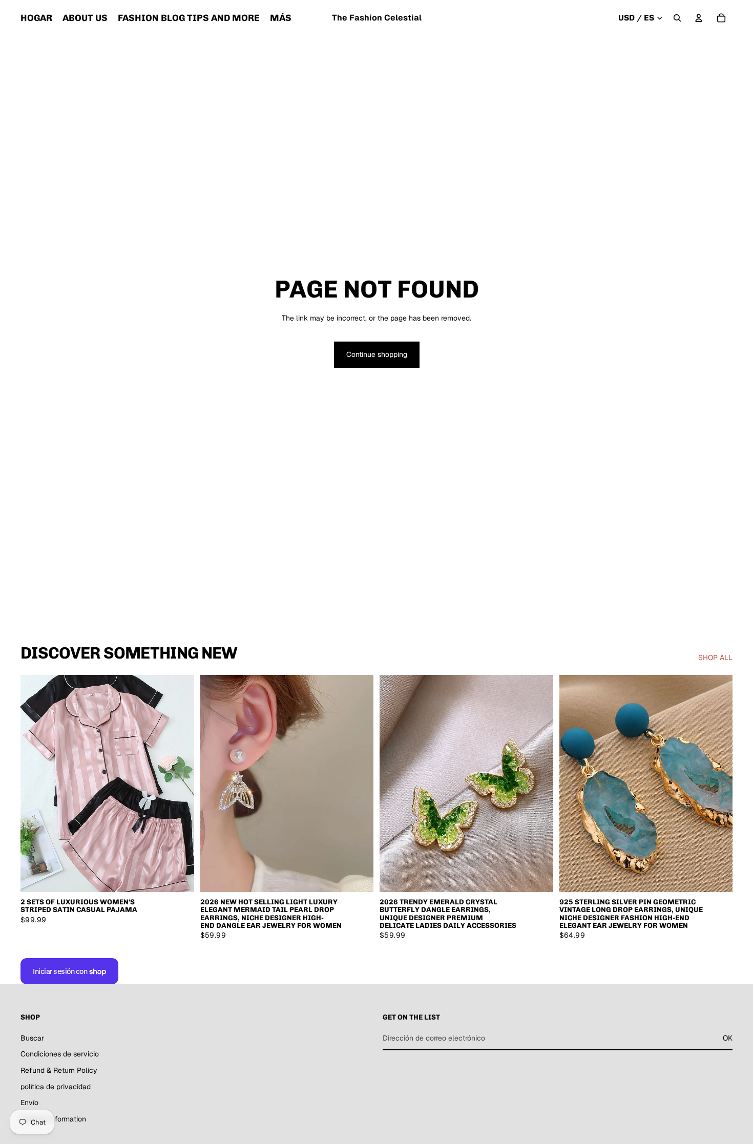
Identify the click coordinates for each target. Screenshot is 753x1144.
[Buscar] (677, 18)
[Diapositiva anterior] (35, 783)
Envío (29, 1103)
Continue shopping (376, 354)
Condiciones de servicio (59, 1054)
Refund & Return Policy (58, 1070)
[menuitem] (281, 18)
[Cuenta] (698, 18)
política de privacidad (55, 1086)
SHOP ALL (715, 657)
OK (728, 1038)
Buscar (32, 1038)
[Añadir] (357, 876)
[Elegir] (178, 876)
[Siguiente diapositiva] (178, 783)
